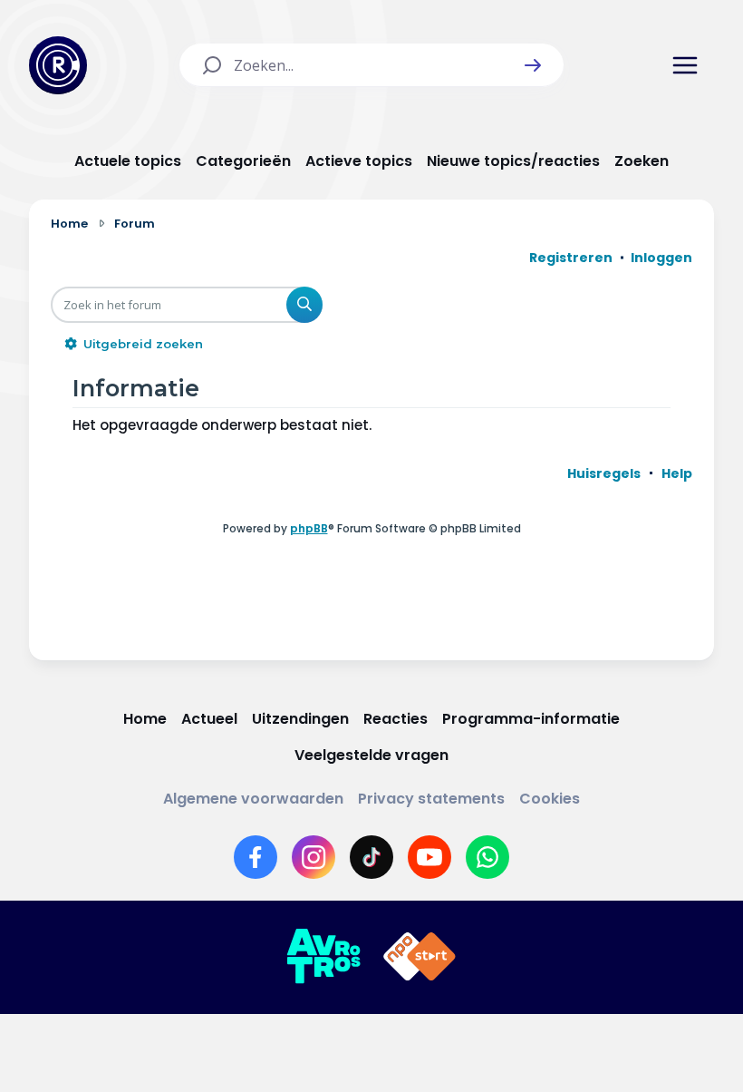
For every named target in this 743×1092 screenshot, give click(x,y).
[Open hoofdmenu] (685, 65)
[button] (532, 65)
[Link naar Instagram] (313, 857)
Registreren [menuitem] (571, 258)
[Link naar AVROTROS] (323, 957)
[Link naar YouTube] (429, 857)
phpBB (309, 528)
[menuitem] (604, 473)
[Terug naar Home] (58, 65)
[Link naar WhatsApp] (487, 857)
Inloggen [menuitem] (661, 258)
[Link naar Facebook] (255, 857)
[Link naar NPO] (419, 956)
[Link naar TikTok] (371, 857)
